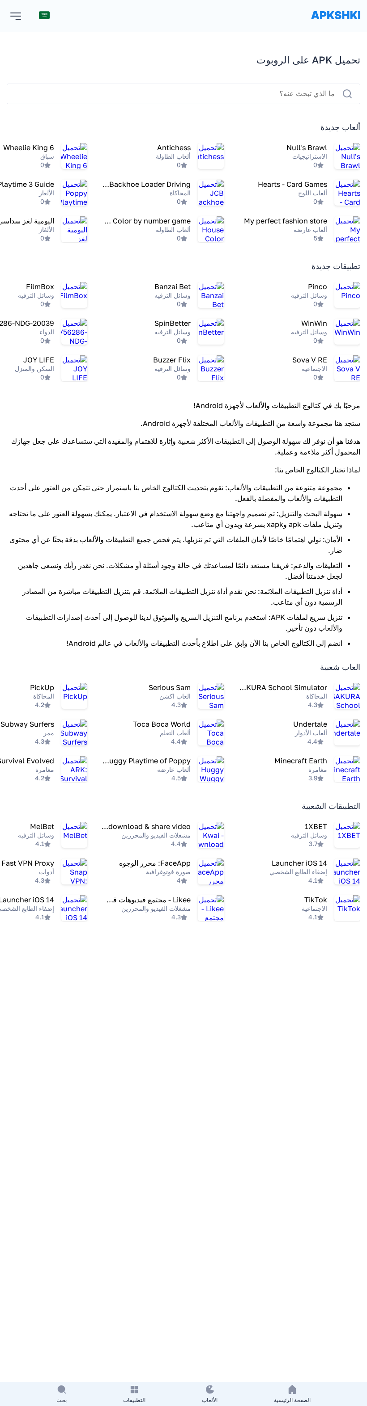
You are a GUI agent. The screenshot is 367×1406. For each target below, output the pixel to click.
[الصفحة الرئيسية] (335, 24)
